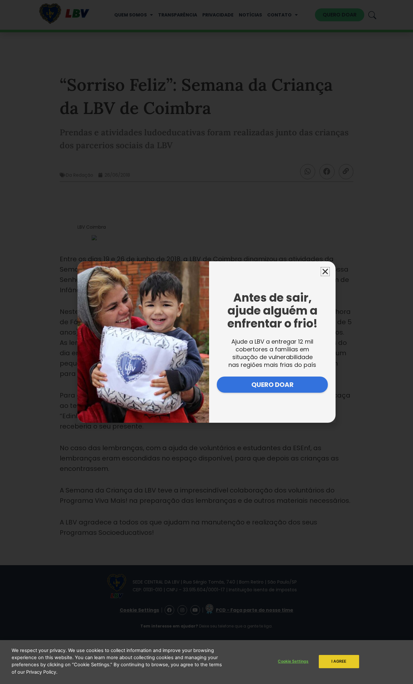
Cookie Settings (293, 661)
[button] (325, 271)
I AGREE (339, 661)
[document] (206, 342)
